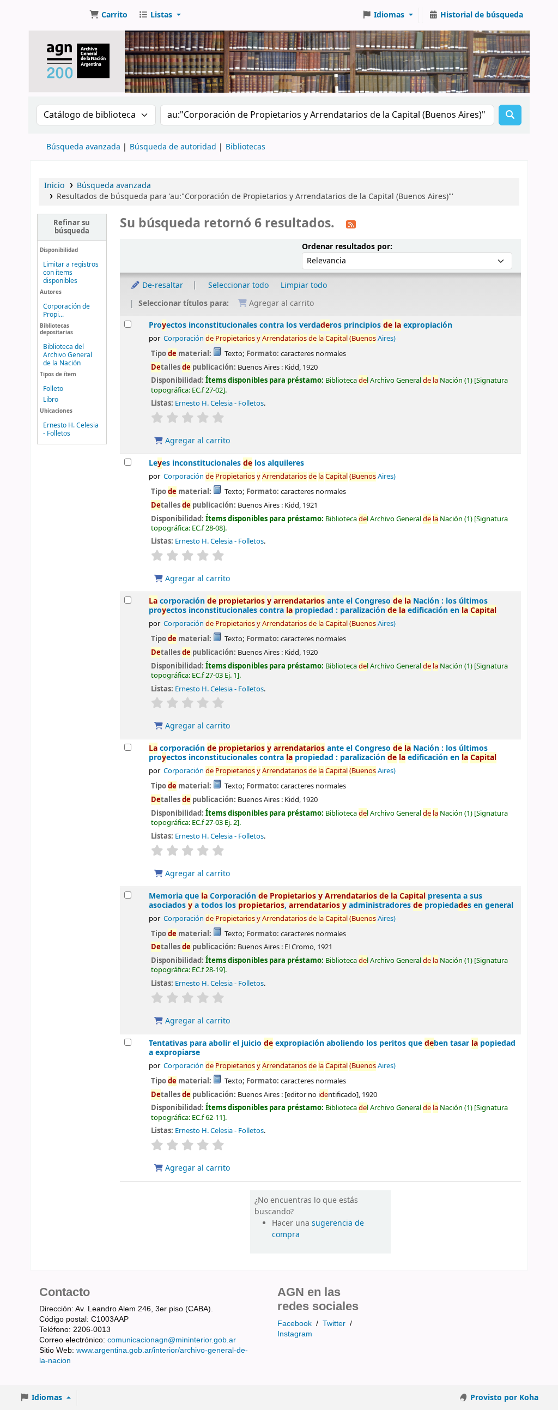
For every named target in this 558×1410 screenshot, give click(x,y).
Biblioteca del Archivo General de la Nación (67, 355)
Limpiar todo (304, 285)
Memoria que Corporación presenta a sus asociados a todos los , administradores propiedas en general (331, 900)
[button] (108, 15)
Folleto (53, 389)
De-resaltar (161, 285)
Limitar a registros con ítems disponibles (71, 273)
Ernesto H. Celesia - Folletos (71, 429)
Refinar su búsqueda (71, 227)
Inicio (54, 185)
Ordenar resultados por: (347, 246)
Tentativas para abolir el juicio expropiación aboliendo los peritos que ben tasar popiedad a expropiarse (332, 1048)
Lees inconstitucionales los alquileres (226, 463)
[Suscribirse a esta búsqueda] (351, 224)
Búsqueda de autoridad (173, 147)
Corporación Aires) (279, 339)
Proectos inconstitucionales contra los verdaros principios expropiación (300, 325)
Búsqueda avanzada (83, 147)
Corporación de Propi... (66, 311)
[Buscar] (510, 115)
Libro (50, 400)
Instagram (294, 1333)
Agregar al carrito (196, 441)
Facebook (294, 1323)
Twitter (334, 1323)
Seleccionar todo (238, 285)
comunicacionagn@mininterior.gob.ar (171, 1339)
